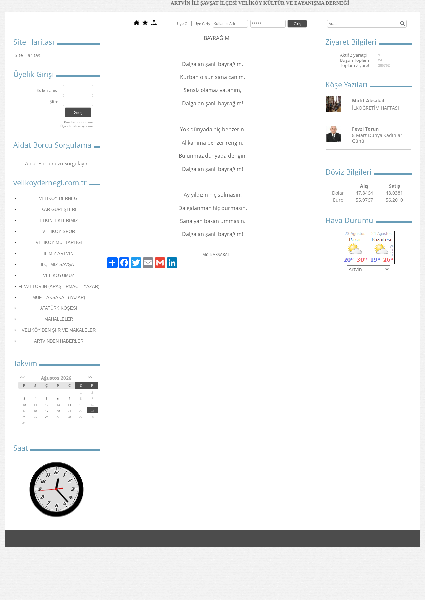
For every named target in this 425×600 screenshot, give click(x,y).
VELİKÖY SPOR (58, 231)
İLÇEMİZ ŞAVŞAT (58, 264)
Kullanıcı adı (47, 90)
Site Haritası (28, 55)
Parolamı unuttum (78, 122)
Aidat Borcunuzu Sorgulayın (57, 163)
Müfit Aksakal (368, 100)
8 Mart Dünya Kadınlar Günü (377, 138)
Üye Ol (183, 23)
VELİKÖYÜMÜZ (58, 275)
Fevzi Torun (365, 129)
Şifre (54, 101)
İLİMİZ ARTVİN (58, 253)
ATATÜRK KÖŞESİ (58, 308)
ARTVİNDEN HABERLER (58, 341)
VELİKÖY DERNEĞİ (59, 198)
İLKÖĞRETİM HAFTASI (375, 108)
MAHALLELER (58, 319)
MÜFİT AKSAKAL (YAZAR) (58, 297)
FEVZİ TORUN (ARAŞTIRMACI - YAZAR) (58, 286)
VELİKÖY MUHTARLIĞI (59, 242)
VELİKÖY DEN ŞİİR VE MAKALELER (59, 330)
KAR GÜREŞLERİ (58, 209)
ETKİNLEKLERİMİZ (59, 220)
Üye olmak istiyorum (76, 126)
